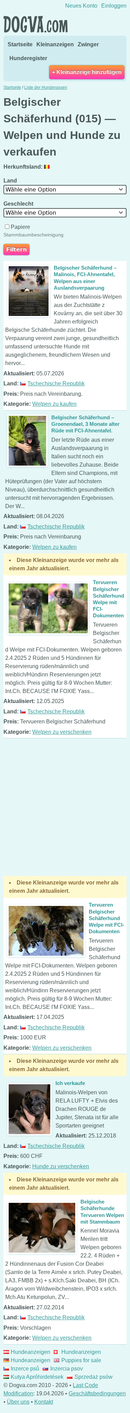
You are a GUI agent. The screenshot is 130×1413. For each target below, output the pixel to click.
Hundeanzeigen (30, 1352)
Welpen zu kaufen (54, 404)
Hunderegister (28, 58)
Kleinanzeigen (55, 44)
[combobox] (65, 189)
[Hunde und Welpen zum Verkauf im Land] (47, 167)
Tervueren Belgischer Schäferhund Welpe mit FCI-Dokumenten (106, 918)
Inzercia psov (66, 1369)
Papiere (20, 227)
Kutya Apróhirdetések (37, 1377)
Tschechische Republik (56, 383)
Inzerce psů (25, 1369)
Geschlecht (19, 204)
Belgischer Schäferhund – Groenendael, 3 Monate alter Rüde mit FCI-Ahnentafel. (85, 423)
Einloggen (114, 6)
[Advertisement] (65, 807)
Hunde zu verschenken (60, 1166)
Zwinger (88, 44)
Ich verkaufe (70, 1083)
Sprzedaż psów (93, 1377)
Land (10, 181)
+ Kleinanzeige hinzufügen (87, 72)
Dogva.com (35, 24)
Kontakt (43, 1402)
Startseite (20, 44)
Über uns (18, 1402)
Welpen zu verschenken (62, 732)
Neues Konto (81, 6)
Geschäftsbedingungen (97, 1393)
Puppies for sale (81, 1360)
